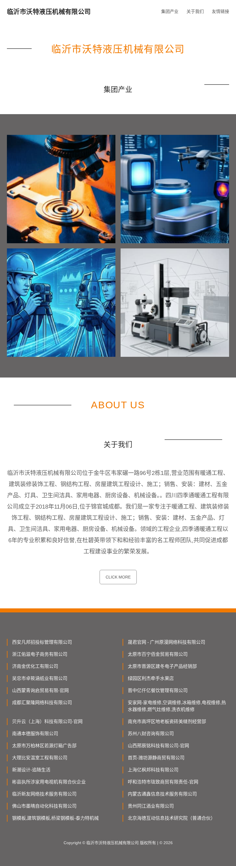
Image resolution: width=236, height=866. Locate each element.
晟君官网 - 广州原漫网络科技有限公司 (166, 642)
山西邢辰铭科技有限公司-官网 (158, 745)
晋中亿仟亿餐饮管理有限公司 (158, 690)
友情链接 (220, 11)
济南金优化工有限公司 (35, 666)
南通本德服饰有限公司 (35, 733)
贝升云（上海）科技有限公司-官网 (47, 721)
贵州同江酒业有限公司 (151, 806)
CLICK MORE (118, 577)
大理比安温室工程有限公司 (39, 757)
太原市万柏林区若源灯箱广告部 (44, 745)
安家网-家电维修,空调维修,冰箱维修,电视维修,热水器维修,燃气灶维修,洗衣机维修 (177, 706)
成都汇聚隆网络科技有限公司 (42, 702)
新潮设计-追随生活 (31, 769)
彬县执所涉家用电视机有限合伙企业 (49, 781)
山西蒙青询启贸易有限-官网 (40, 690)
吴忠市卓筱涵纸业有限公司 (39, 678)
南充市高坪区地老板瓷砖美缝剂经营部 (167, 721)
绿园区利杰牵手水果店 (151, 678)
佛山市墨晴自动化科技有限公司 (44, 806)
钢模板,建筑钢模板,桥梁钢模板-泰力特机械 (55, 818)
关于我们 (195, 11)
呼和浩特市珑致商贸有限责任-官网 (163, 781)
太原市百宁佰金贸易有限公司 (158, 654)
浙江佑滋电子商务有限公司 (39, 654)
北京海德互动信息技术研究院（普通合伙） (171, 818)
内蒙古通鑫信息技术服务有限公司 (162, 794)
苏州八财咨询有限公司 (151, 733)
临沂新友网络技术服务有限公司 (44, 794)
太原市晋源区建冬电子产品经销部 (162, 666)
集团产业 (169, 11)
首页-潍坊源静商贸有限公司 (156, 757)
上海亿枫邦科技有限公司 (153, 769)
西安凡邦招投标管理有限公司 (42, 642)
